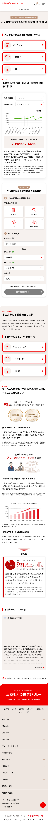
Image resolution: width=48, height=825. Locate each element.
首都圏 (6, 709)
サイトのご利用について (11, 800)
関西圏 (21, 709)
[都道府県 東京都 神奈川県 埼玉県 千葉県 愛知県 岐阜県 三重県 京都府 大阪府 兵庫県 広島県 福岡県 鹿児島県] (24, 257)
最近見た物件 (25, 9)
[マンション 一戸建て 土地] (29, 98)
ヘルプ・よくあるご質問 (10, 803)
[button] (24, 719)
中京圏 (13, 709)
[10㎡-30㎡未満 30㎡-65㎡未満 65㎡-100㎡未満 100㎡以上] (29, 104)
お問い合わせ (7, 807)
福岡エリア (40, 709)
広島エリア (30, 709)
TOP (42, 806)
